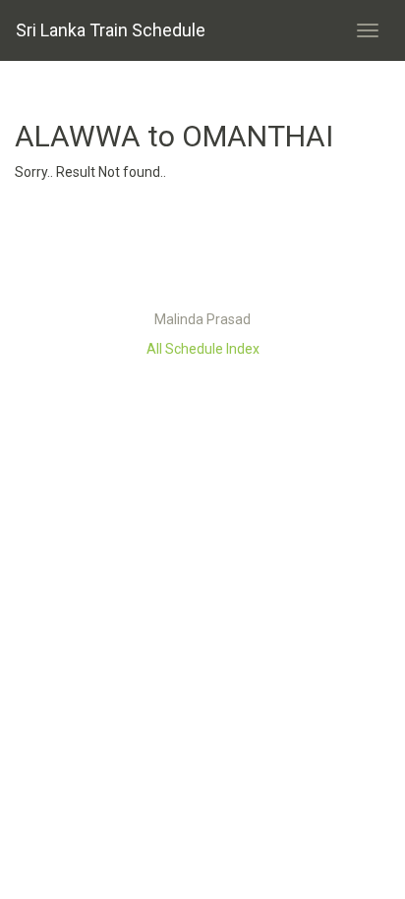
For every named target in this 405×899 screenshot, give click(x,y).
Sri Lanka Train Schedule (110, 30)
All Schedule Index (203, 349)
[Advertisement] (202, 250)
